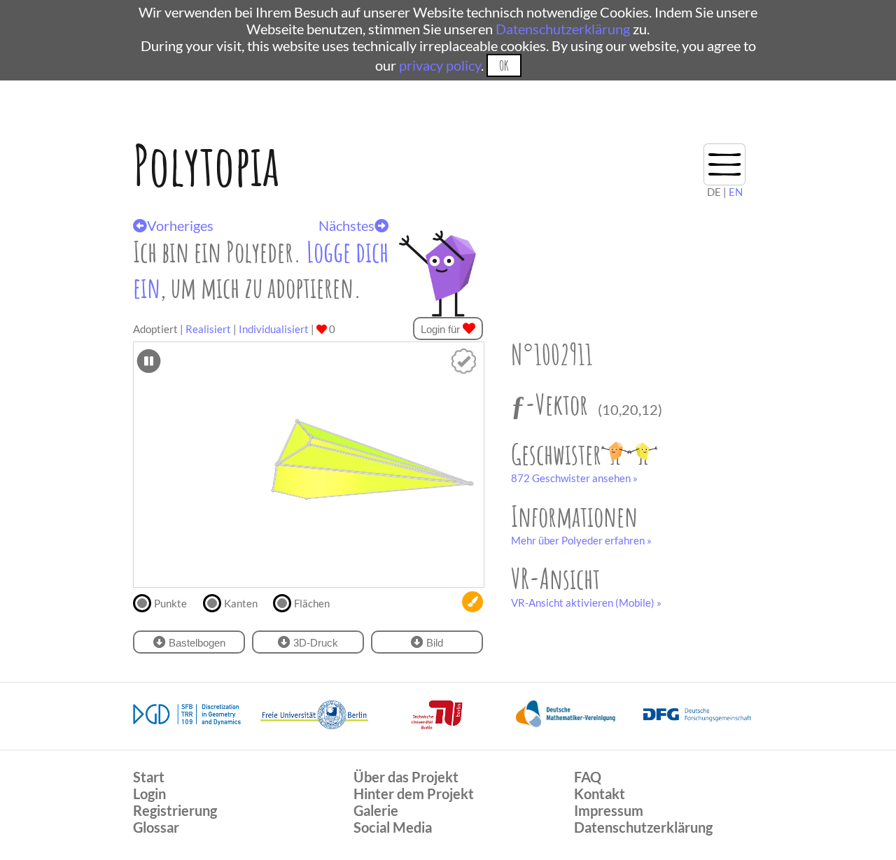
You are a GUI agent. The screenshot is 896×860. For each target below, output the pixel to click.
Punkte (170, 603)
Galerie (376, 810)
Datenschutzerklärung (563, 28)
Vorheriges (180, 225)
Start (148, 776)
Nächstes (346, 225)
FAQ (587, 776)
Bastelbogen (195, 643)
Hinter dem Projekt (414, 793)
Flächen (312, 603)
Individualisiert (274, 329)
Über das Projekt (406, 776)
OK (503, 65)
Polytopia (206, 164)
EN (736, 191)
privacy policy (440, 65)
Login (149, 793)
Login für (442, 329)
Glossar (156, 827)
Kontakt (599, 793)
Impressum (608, 810)
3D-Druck (314, 643)
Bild (433, 643)
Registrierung (175, 810)
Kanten (241, 603)
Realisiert (208, 329)
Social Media (393, 827)
